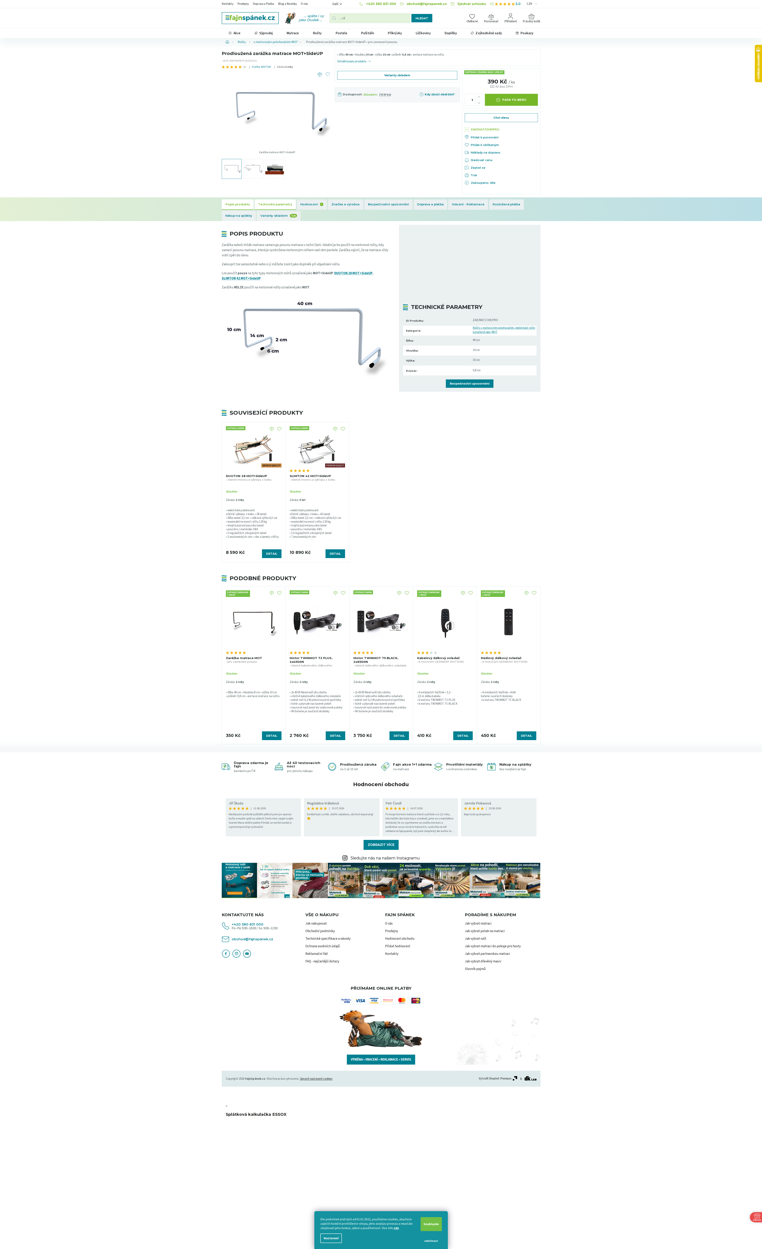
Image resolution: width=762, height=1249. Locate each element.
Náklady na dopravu (485, 152)
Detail (271, 736)
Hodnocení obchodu (381, 784)
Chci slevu (501, 118)
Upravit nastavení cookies (316, 1079)
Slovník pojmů (475, 969)
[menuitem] (235, 33)
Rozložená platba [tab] (506, 204)
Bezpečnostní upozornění (469, 383)
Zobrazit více (381, 845)
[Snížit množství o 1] (479, 103)
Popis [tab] (238, 204)
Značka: (261, 67)
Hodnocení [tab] (311, 204)
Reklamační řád (316, 953)
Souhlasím (431, 1224)
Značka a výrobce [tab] (345, 204)
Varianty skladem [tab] (278, 215)
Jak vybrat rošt (475, 938)
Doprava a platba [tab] (430, 204)
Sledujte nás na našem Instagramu (385, 857)
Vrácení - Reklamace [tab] (468, 204)
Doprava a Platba (263, 4)
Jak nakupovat (316, 923)
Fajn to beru (514, 100)
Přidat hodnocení (397, 946)
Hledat (422, 18)
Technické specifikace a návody (328, 938)
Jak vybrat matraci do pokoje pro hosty (493, 946)
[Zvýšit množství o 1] (479, 97)
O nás (304, 4)
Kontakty (227, 4)
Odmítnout (431, 1241)
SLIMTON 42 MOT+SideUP (241, 278)
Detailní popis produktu (351, 61)
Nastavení (331, 1238)
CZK (530, 4)
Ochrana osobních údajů (322, 946)
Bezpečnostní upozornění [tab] (388, 204)
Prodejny (243, 4)
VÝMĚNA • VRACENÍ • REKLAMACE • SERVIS (381, 1059)
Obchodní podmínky (320, 931)
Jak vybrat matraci (478, 923)
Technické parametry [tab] (275, 204)
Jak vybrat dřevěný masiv (483, 961)
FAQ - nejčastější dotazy (322, 961)
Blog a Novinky (287, 4)
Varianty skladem (397, 75)
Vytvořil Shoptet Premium (495, 1079)
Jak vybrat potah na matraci (485, 931)
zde (396, 1228)
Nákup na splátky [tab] (238, 215)
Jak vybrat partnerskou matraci (487, 953)
